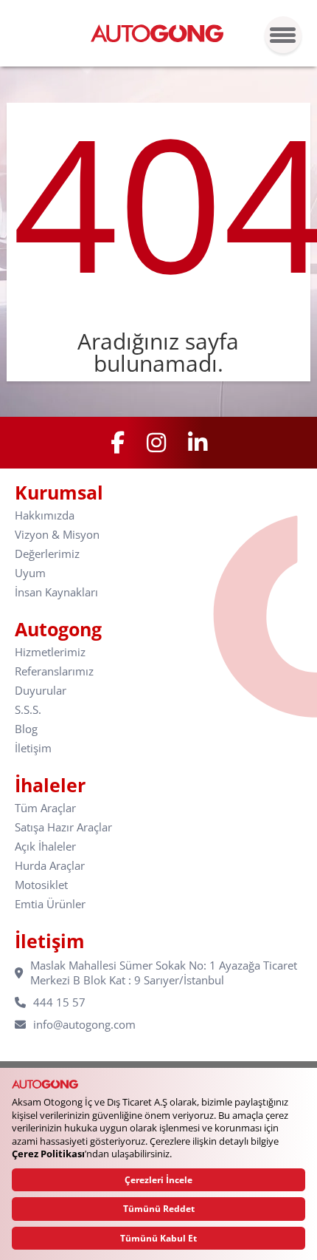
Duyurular (40, 690)
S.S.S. (28, 709)
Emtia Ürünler (50, 904)
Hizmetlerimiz (50, 652)
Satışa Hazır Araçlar (63, 827)
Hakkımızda (44, 515)
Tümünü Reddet (159, 1208)
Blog (26, 729)
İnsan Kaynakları (56, 592)
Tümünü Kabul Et (158, 1238)
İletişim (33, 748)
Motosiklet (41, 884)
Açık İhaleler (45, 846)
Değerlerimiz (47, 553)
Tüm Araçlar (45, 808)
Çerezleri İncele (158, 1179)
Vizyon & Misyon (57, 534)
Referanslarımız (54, 671)
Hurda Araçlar (50, 865)
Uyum (30, 573)
